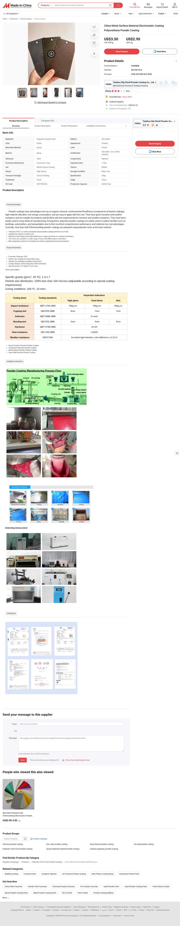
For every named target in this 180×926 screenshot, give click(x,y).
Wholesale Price (93, 907)
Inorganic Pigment (49, 873)
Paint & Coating (25, 19)
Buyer (117, 13)
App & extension (145, 13)
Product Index (135, 907)
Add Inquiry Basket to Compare (51, 102)
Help (130, 13)
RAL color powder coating (56, 844)
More (5, 897)
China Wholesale (79, 907)
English (28, 910)
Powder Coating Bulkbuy (103, 892)
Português (46, 910)
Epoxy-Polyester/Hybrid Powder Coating (62, 849)
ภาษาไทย (133, 910)
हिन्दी (125, 910)
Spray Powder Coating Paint (16, 892)
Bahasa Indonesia (163, 910)
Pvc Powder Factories (89, 886)
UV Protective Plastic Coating (74, 873)
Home (5, 19)
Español (37, 910)
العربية (104, 910)
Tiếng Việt (150, 910)
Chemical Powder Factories (63, 886)
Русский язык (66, 910)
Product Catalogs (39, 838)
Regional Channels (121, 907)
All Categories (11, 13)
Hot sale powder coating (144, 844)
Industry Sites (107, 907)
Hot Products (25, 907)
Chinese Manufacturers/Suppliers (58, 907)
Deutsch (85, 910)
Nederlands (95, 910)
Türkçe (141, 910)
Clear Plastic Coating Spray (102, 873)
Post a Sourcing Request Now (76, 760)
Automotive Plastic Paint (129, 873)
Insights (156, 907)
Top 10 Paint (67, 892)
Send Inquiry (122, 51)
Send (23, 760)
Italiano (77, 910)
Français (56, 910)
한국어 (111, 910)
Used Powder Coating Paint (136, 886)
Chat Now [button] (161, 51)
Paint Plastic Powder (161, 886)
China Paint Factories (13, 886)
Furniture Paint (30, 873)
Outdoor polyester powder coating (104, 849)
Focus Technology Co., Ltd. (72, 916)
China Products (38, 907)
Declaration (117, 916)
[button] (121, 125)
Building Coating (11, 873)
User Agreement (104, 916)
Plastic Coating (39, 19)
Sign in (174, 7)
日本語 (118, 910)
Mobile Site (147, 907)
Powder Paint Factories (37, 886)
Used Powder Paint (111, 886)
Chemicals (13, 19)
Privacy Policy (129, 916)
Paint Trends (83, 892)
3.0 (144, 125)
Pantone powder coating (13, 844)
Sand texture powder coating (102, 844)
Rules (175, 13)
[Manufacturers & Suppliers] (17, 5)
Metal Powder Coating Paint (44, 892)
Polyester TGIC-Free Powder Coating (17, 849)
